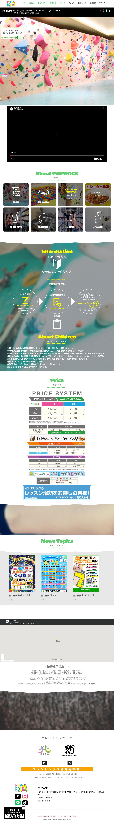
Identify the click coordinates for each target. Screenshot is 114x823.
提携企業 (93, 3)
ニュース (62, 3)
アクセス (71, 3)
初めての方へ (42, 3)
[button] (23, 808)
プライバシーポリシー (56, 816)
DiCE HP (102, 3)
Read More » (12, 600)
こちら (41, 777)
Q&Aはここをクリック (57, 271)
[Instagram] (44, 763)
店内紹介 (32, 3)
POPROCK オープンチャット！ (84, 595)
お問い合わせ (82, 3)
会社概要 (41, 816)
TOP (24, 3)
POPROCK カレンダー (49, 595)
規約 (46, 816)
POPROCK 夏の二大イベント (19, 595)
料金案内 (53, 3)
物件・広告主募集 (70, 816)
